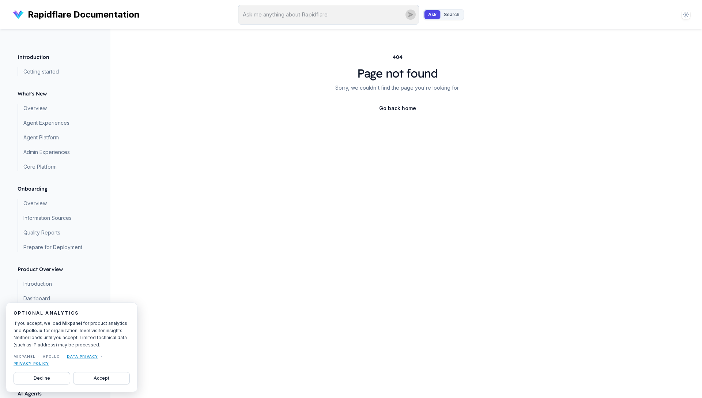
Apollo (51, 356)
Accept (101, 378)
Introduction (37, 284)
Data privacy (82, 356)
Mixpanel (24, 356)
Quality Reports (41, 232)
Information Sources (47, 218)
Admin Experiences (46, 152)
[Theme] (686, 14)
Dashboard (36, 298)
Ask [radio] (432, 14)
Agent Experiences (46, 123)
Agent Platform (41, 137)
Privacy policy (31, 363)
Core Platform (40, 167)
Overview (35, 108)
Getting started (41, 71)
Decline (42, 378)
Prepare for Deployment (52, 247)
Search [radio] (451, 14)
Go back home (397, 108)
